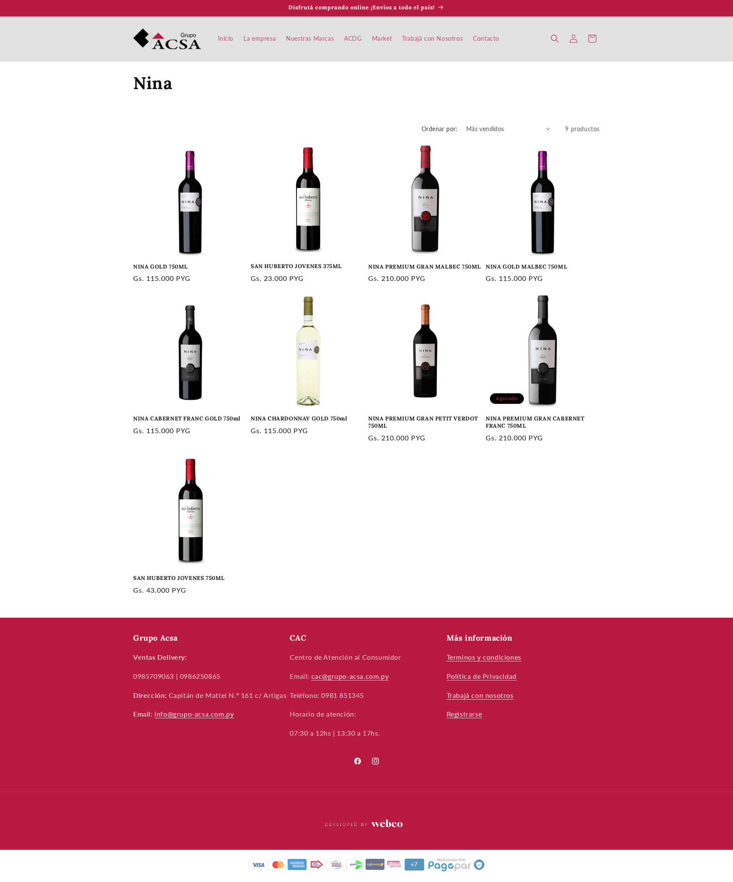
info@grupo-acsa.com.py (194, 714)
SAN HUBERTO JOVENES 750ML (179, 578)
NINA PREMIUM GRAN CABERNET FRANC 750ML (535, 422)
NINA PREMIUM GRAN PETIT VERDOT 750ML (423, 422)
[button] (555, 38)
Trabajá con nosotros (480, 695)
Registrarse (464, 714)
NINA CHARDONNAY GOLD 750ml (299, 418)
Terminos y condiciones (484, 657)
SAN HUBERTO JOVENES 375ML (296, 266)
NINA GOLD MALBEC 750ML (526, 266)
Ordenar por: (440, 128)
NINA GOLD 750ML (160, 266)
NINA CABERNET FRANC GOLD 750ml (187, 418)
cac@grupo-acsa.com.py (350, 676)
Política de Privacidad (482, 676)
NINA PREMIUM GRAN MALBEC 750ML (424, 266)
